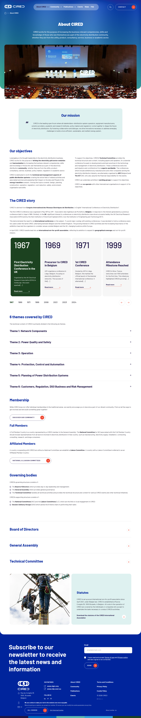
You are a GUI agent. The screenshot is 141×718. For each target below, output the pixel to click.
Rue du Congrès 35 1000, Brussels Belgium (27, 695)
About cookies (110, 710)
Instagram (51, 699)
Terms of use (109, 657)
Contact (122, 7)
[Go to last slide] (122, 302)
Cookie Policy (102, 691)
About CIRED (41, 7)
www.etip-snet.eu (54, 689)
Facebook (47, 699)
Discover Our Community (24, 417)
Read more (18, 291)
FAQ (92, 7)
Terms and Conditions (105, 682)
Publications (68, 7)
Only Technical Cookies (56, 710)
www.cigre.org (53, 686)
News (87, 7)
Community (54, 7)
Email (86, 645)
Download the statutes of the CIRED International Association (95, 617)
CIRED (14, 7)
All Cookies (32, 710)
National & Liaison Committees (26, 460)
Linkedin (45, 699)
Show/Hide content (70, 331)
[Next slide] (128, 302)
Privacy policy (123, 657)
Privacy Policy (102, 687)
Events (80, 7)
